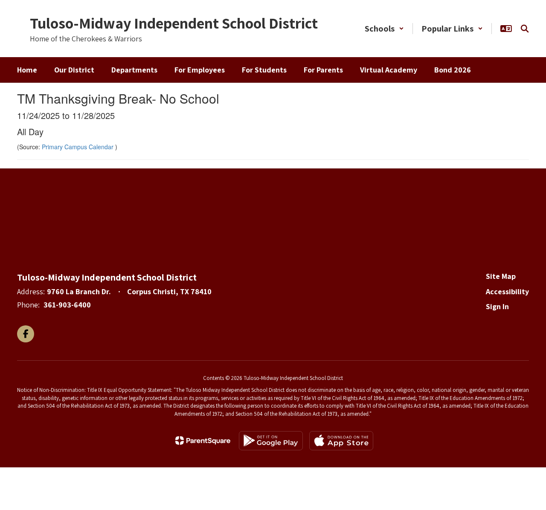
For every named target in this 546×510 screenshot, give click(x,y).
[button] (384, 28)
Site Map (501, 276)
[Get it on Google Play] (271, 440)
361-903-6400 (67, 305)
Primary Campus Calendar (78, 146)
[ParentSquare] (202, 440)
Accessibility (507, 291)
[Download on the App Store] (341, 440)
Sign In (497, 306)
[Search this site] (524, 28)
